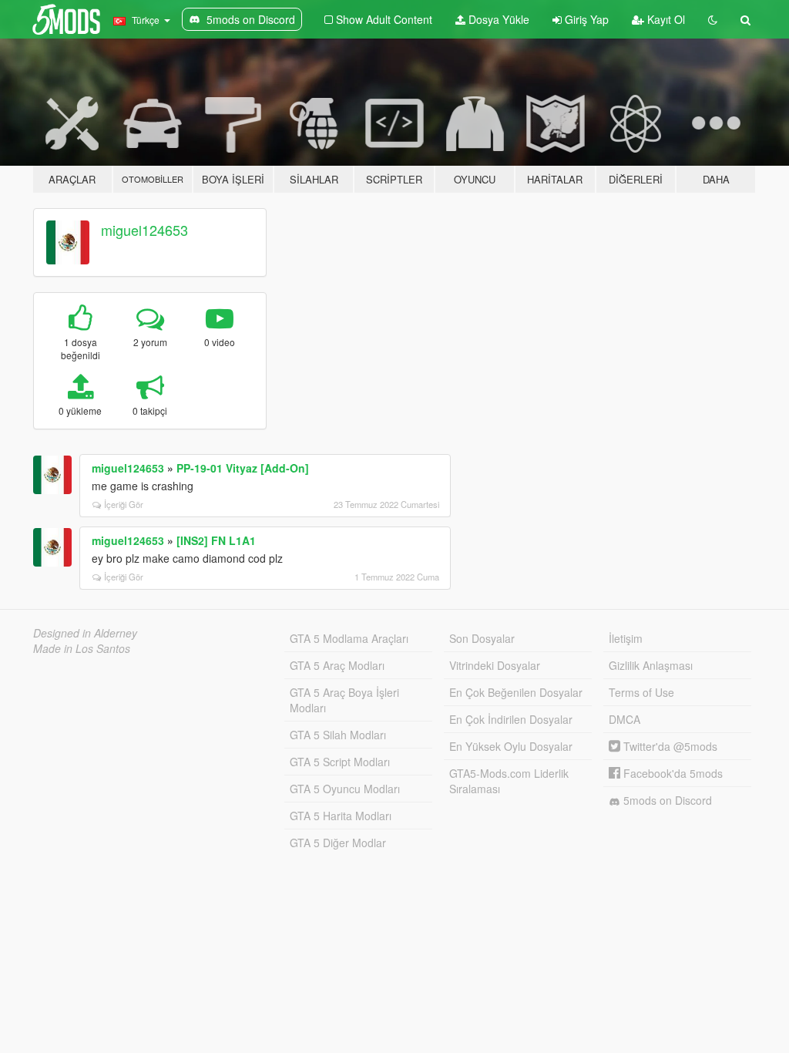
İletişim (626, 638)
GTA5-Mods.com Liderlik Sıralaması (509, 780)
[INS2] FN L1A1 (216, 540)
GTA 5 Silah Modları (338, 734)
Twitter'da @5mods (668, 746)
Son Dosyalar (482, 638)
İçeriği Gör (123, 504)
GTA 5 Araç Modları (337, 665)
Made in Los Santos (81, 648)
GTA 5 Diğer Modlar (338, 842)
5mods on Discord (666, 800)
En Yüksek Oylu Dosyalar (510, 746)
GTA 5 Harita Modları (340, 815)
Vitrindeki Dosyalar (494, 665)
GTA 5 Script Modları (340, 761)
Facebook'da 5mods (671, 773)
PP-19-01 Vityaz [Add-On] (242, 468)
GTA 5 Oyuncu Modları (345, 788)
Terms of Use (641, 692)
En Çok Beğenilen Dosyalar (516, 692)
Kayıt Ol (664, 19)
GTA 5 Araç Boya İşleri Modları (344, 700)
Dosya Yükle (497, 19)
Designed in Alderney (85, 633)
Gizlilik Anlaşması (651, 665)
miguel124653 (144, 230)
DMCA (624, 719)
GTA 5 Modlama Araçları (349, 638)
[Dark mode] (713, 19)
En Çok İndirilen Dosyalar (510, 719)
